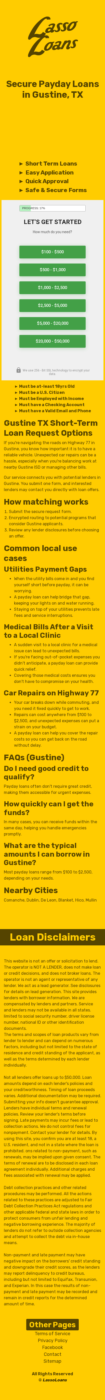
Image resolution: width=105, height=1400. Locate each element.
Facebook (52, 1347)
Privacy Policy (53, 1340)
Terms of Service (52, 1333)
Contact (52, 1354)
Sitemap (52, 1361)
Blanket (65, 900)
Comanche (14, 900)
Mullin (91, 900)
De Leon (48, 900)
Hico (79, 900)
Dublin (33, 900)
